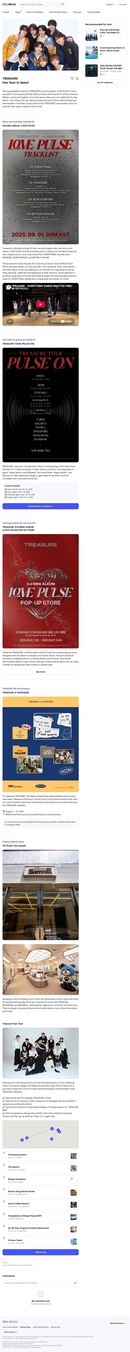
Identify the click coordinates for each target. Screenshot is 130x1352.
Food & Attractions (58, 12)
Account (122, 4)
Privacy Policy (25, 1327)
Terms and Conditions (10, 1327)
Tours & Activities (35, 12)
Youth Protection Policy (41, 1327)
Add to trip (40, 1252)
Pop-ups (77, 12)
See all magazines (105, 82)
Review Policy (55, 1327)
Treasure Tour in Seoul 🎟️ (40, 506)
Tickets (6, 12)
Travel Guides (93, 12)
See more (40, 671)
